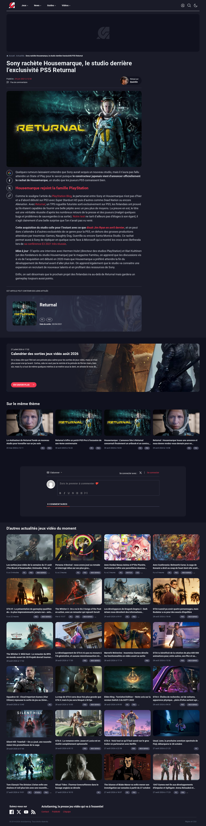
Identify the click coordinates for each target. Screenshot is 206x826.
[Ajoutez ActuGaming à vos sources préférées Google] (9, 173)
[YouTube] (26, 812)
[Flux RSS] (33, 812)
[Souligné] (69, 493)
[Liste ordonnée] (77, 493)
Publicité (56, 811)
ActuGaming (12, 5)
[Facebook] (12, 812)
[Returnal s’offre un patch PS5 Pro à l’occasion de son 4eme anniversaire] (78, 422)
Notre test (79, 216)
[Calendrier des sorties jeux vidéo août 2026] (103, 368)
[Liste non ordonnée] (81, 493)
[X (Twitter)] (19, 812)
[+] (86, 493)
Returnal (48, 304)
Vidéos (65, 5)
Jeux (24, 5)
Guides (50, 5)
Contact (45, 811)
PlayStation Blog (62, 196)
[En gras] (60, 493)
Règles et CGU (190, 822)
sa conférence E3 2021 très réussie (45, 243)
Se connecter (153, 472)
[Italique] (64, 493)
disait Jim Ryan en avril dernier (105, 227)
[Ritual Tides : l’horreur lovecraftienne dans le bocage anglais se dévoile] (78, 766)
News (36, 5)
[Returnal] (25, 313)
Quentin (134, 82)
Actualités (20, 56)
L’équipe (67, 811)
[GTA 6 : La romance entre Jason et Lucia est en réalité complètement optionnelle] (78, 722)
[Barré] (73, 493)
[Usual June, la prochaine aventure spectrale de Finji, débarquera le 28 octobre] (176, 722)
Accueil (12, 56)
